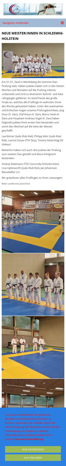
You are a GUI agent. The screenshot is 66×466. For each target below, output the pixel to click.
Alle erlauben (33, 457)
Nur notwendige (33, 449)
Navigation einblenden (16, 22)
